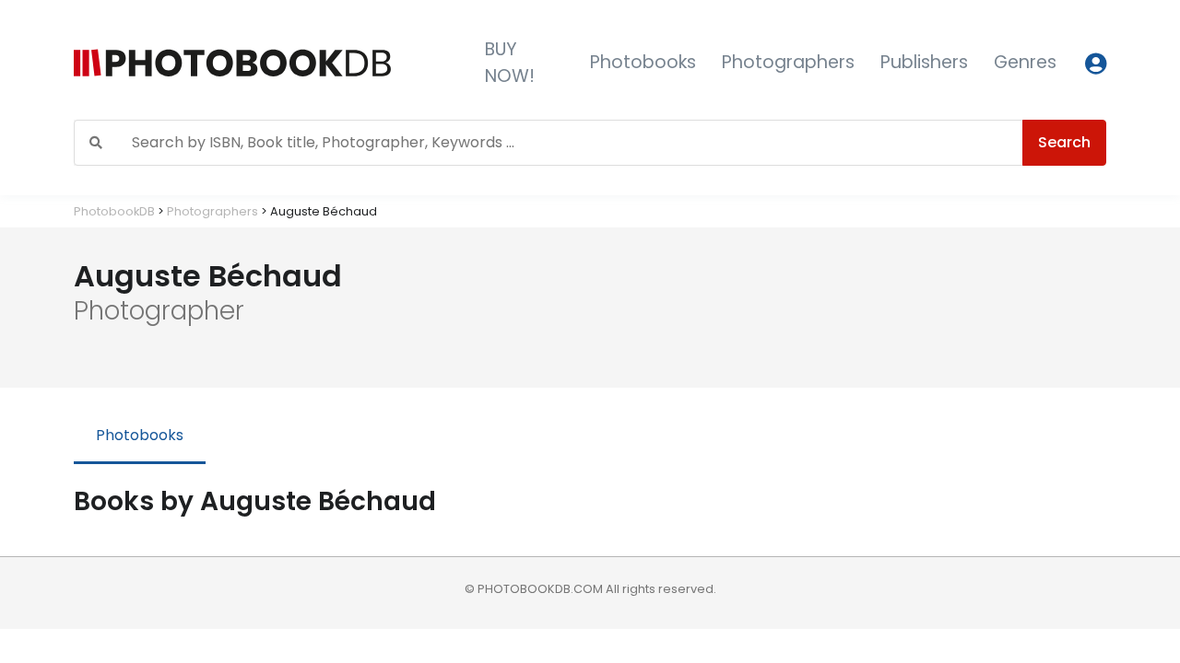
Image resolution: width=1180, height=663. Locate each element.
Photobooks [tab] (139, 435)
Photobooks (643, 62)
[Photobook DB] (264, 63)
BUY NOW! (510, 62)
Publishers (924, 62)
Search (1064, 142)
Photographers (788, 62)
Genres (1025, 62)
